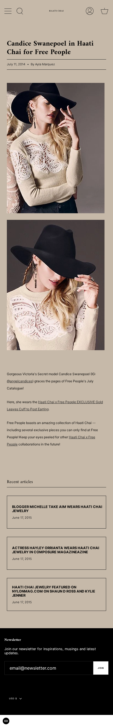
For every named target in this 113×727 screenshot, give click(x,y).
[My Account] (90, 11)
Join (101, 668)
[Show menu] (8, 11)
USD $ (13, 698)
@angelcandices (19, 381)
